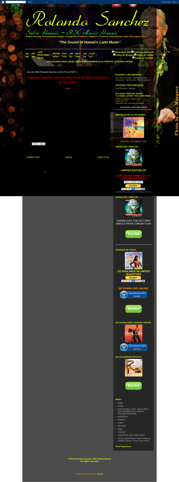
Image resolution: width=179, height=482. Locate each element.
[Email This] (33, 143)
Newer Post (33, 157)
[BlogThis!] (36, 143)
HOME (120, 403)
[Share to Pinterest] (44, 143)
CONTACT (122, 432)
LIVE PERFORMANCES (44, 55)
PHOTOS (121, 420)
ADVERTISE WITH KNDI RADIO (133, 107)
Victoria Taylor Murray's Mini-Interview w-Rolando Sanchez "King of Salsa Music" (134, 439)
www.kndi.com (121, 103)
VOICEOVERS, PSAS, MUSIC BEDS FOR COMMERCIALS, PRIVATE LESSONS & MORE (89, 61)
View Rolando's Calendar (125, 88)
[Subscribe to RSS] (121, 52)
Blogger (100, 474)
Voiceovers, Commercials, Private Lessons (132, 80)
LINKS (120, 429)
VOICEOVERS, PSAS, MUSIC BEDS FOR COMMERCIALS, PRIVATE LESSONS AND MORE (133, 411)
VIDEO (120, 423)
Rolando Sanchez (140, 78)
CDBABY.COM (140, 141)
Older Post (103, 157)
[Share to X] (38, 143)
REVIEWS (122, 426)
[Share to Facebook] (41, 143)
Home (68, 157)
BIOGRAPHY (123, 417)
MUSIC (120, 406)
